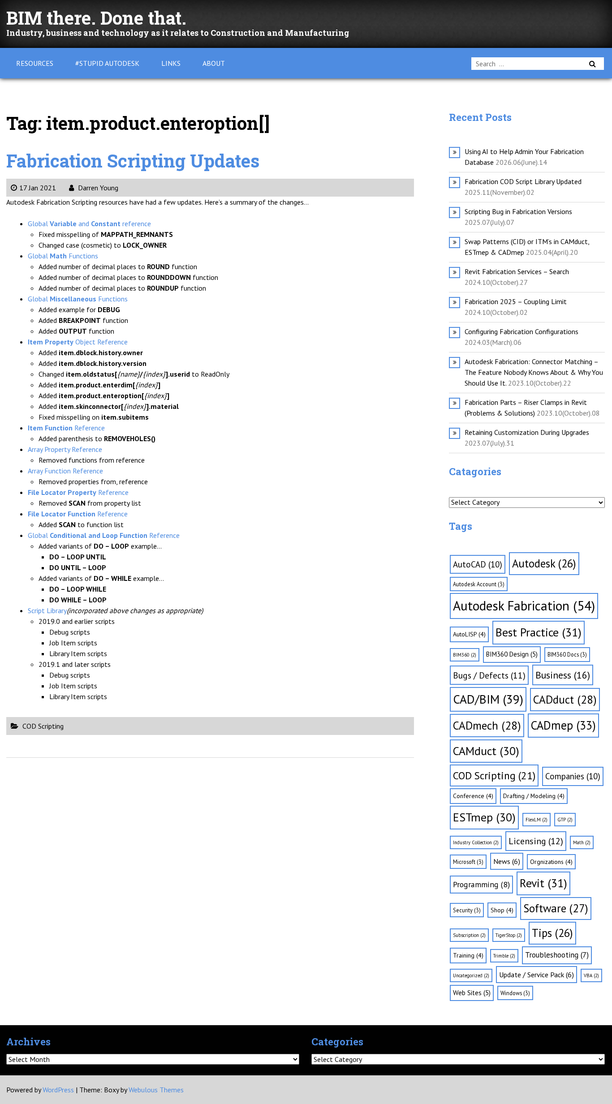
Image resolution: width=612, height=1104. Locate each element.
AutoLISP (469, 634)
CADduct (565, 699)
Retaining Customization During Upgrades (527, 432)
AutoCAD (477, 564)
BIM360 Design (512, 654)
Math (581, 842)
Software (555, 908)
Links (171, 63)
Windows (515, 993)
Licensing (536, 841)
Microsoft (468, 861)
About (214, 63)
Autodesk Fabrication (524, 605)
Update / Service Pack (536, 974)
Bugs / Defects (489, 675)
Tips (552, 933)
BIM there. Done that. (96, 18)
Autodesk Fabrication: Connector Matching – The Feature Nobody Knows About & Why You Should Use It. (534, 372)
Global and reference (89, 223)
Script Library (47, 610)
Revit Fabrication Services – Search (517, 271)
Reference (66, 427)
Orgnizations (551, 862)
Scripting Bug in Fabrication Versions (518, 211)
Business (562, 675)
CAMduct (486, 750)
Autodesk (544, 563)
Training (468, 955)
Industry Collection (476, 842)
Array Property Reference (65, 449)
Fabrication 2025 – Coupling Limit (516, 301)
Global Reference (104, 535)
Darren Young (97, 187)
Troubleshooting (557, 955)
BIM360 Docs (567, 654)
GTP (565, 819)
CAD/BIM (488, 699)
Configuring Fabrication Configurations (521, 331)
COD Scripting (43, 726)
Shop (502, 910)
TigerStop (509, 935)
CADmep (563, 725)
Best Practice (539, 632)
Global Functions (63, 255)
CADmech (487, 725)
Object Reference (78, 341)
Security (467, 910)
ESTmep (484, 817)
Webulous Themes (156, 1089)
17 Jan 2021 (37, 187)
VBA (591, 975)
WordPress (58, 1089)
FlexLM (536, 819)
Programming (481, 884)
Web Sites (472, 992)
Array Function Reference (65, 470)
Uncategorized (471, 975)
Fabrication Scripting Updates (132, 160)
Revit (543, 883)
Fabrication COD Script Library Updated (523, 181)
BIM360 (464, 655)
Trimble (504, 956)
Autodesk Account (478, 584)
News (506, 861)
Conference (473, 796)
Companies (572, 776)
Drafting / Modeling (534, 796)
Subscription (469, 935)
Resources (34, 63)
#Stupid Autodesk (107, 63)
